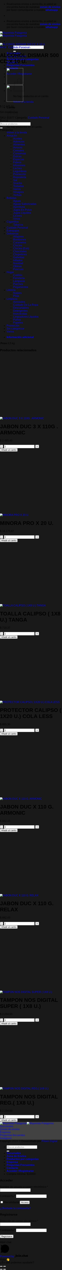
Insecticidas (20, 313)
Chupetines (20, 254)
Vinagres (18, 192)
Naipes (17, 293)
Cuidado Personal (19, 47)
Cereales (18, 150)
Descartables (21, 307)
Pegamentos (20, 287)
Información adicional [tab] (20, 337)
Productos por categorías (23, 1159)
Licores (17, 215)
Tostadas (18, 186)
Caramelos (19, 242)
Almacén (12, 135)
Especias (18, 159)
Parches (18, 284)
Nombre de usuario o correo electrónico (24, 1186)
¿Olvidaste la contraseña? (15, 1208)
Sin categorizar (15, 328)
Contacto (12, 1168)
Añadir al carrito (8, 450)
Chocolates (20, 251)
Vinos (16, 218)
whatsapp (52, 10)
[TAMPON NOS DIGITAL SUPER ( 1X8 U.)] (26, 992)
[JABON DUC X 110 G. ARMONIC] (21, 798)
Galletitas (18, 257)
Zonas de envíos (10, 1129)
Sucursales (6, 1126)
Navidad (18, 263)
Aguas (17, 201)
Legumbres (19, 171)
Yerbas (17, 195)
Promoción (19, 174)
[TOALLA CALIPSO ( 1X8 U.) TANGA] (23, 605)
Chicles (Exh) (21, 248)
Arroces (17, 147)
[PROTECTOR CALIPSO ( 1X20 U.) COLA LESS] (30, 702)
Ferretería (19, 278)
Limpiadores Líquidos (26, 316)
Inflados (17, 260)
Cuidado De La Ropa (25, 304)
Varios (17, 189)
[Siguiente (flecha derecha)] (4, 1269)
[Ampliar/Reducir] (4, 1266)
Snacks (17, 183)
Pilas (16, 296)
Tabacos (18, 224)
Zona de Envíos (16, 1156)
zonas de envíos (50, 7)
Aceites (17, 138)
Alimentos (19, 144)
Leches (17, 168)
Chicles (17, 245)
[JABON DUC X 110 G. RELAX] (19, 895)
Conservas (19, 153)
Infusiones (19, 165)
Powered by (7, 1256)
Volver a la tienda (23, 101)
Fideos (17, 162)
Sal (15, 180)
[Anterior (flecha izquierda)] (1, 1269)
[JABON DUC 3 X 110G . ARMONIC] (22, 418)
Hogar (10, 272)
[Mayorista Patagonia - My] (27, 1123)
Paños (17, 319)
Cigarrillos (13, 221)
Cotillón (17, 275)
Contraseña (7, 1196)
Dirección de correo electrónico (19, 1221)
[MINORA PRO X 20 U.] (14, 515)
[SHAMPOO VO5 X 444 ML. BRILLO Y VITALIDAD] (15, 100)
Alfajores (18, 236)
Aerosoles (19, 301)
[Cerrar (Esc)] (1, 1266)
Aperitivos (19, 206)
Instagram (6, 1138)
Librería (11, 290)
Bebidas (11, 198)
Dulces (17, 156)
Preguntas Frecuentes (21, 65)
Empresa (5, 1132)
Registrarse (6, 1236)
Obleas (17, 266)
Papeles (18, 322)
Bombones (19, 239)
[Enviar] (14, 51)
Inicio (3, 47)
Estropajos (13, 230)
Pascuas (18, 269)
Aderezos (18, 141)
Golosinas (13, 233)
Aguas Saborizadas (24, 204)
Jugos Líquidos (22, 212)
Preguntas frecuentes (12, 1135)
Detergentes (20, 310)
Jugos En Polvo (22, 209)
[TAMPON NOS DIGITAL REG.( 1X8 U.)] (24, 1088)
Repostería (19, 177)
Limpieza (12, 299)
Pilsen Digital (49, 1141)
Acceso (24, 1202)
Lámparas (19, 281)
